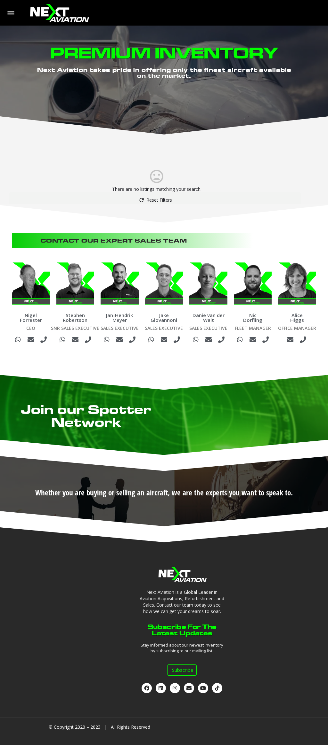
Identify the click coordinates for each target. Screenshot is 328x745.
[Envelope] (31, 339)
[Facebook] (147, 688)
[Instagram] (175, 688)
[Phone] (43, 339)
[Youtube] (203, 688)
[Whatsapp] (18, 339)
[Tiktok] (217, 688)
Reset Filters (159, 200)
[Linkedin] (161, 688)
